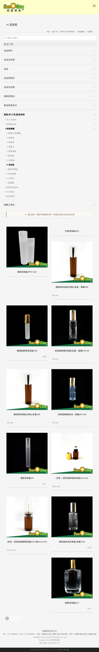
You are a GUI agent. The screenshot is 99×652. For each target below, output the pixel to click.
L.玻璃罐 (10, 183)
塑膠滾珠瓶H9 (27, 478)
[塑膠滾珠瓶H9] (27, 453)
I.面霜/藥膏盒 (12, 169)
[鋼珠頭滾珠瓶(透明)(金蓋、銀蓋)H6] (72, 262)
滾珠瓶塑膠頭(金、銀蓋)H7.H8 (72, 414)
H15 (84, 547)
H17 (84, 609)
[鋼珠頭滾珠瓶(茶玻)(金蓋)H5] (27, 389)
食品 (6, 69)
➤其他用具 (10, 196)
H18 (39, 356)
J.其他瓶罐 (11, 174)
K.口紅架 (10, 178)
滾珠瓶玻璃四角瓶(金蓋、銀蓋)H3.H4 (72, 351)
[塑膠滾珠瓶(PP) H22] (27, 247)
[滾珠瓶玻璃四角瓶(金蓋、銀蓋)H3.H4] (72, 326)
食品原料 (8, 51)
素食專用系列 (10, 105)
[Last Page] (20, 618)
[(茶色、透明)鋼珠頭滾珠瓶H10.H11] (72, 453)
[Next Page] (16, 618)
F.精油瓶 (10, 156)
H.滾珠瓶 (89, 32)
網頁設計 (56, 640)
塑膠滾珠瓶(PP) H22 (27, 272)
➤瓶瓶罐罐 (80, 32)
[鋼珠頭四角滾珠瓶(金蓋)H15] (72, 517)
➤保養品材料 (10, 124)
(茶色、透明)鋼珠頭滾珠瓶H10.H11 (72, 478)
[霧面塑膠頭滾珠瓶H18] (27, 326)
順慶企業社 (9, 205)
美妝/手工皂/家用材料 (67, 32)
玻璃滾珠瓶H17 (72, 603)
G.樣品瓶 (10, 160)
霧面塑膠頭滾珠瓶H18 (27, 351)
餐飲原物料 (9, 96)
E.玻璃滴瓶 (11, 151)
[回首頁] (13, 7)
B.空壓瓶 (10, 138)
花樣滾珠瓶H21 (72, 231)
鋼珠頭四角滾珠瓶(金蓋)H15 (72, 542)
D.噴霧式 (10, 147)
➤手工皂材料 (10, 120)
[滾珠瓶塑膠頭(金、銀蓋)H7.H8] (72, 389)
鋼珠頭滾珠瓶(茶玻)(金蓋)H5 (27, 414)
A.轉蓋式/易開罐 (13, 133)
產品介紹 (55, 32)
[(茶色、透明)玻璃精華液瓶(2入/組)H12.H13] (27, 517)
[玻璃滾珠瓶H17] (72, 578)
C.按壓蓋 (10, 142)
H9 (39, 484)
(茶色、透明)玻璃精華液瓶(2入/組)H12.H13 (27, 542)
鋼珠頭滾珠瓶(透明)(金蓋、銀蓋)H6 (72, 287)
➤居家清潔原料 (11, 187)
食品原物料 (9, 78)
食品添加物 (9, 60)
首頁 (48, 32)
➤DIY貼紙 (9, 192)
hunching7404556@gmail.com (54, 637)
